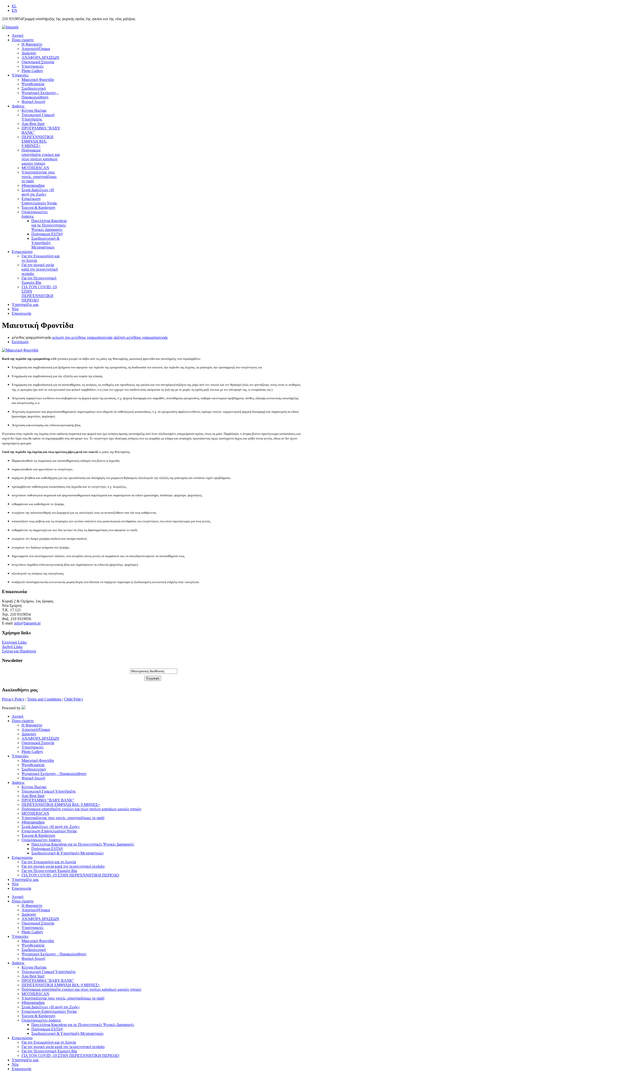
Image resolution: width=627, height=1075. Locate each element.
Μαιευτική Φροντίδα (38, 79)
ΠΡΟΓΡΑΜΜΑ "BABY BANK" (48, 800)
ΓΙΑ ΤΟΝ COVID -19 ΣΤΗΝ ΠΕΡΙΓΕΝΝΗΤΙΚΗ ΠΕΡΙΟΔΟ (39, 293)
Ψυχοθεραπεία (33, 84)
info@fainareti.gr (27, 623)
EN (14, 10)
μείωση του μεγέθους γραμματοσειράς (82, 337)
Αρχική (17, 35)
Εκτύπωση (20, 342)
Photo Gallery (32, 71)
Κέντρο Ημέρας (34, 110)
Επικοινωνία (21, 313)
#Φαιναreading (33, 185)
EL (14, 6)
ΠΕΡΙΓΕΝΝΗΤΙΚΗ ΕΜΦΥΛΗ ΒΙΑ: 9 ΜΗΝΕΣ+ (37, 141)
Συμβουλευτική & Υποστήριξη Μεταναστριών (45, 242)
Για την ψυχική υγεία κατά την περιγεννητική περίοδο (40, 269)
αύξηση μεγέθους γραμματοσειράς (141, 337)
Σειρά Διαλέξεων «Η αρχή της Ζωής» (38, 192)
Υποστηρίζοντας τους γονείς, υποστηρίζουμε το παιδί (39, 176)
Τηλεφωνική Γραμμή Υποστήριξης (38, 117)
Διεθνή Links (12, 647)
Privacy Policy (13, 699)
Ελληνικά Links (14, 642)
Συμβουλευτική (34, 88)
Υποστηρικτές (33, 66)
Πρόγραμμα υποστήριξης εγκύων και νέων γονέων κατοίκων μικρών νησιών (41, 156)
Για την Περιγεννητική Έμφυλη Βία (39, 280)
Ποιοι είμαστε (23, 40)
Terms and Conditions (44, 699)
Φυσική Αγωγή (33, 102)
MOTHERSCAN (35, 168)
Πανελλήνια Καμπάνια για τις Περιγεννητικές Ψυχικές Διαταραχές (49, 225)
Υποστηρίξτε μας (25, 304)
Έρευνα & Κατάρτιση (38, 207)
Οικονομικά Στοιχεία (38, 62)
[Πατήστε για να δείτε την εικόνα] (20, 350)
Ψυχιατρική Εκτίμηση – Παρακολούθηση (40, 95)
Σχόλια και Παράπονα (19, 651)
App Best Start (33, 124)
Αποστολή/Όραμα (36, 49)
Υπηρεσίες (20, 75)
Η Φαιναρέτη (32, 44)
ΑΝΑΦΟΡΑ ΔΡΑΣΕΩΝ (40, 57)
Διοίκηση (29, 53)
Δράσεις (18, 106)
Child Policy (73, 699)
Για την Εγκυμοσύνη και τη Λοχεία (49, 862)
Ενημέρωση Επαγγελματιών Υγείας (39, 201)
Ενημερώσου (22, 252)
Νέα (15, 309)
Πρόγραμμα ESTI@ (47, 234)
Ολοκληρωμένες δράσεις (41, 840)
